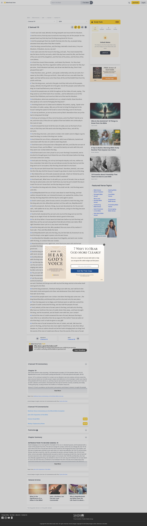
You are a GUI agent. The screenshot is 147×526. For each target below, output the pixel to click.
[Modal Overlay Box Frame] (73, 263)
